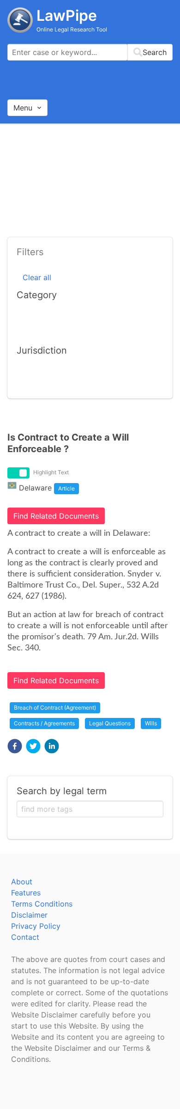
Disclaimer (29, 914)
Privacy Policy (35, 926)
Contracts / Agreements (44, 723)
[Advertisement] (90, 177)
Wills (151, 723)
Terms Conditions (41, 903)
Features (26, 892)
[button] (14, 746)
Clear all (37, 277)
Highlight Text (51, 472)
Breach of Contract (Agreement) (55, 707)
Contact (25, 937)
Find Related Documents (56, 516)
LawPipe (66, 15)
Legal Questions (110, 723)
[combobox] (90, 52)
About (21, 881)
